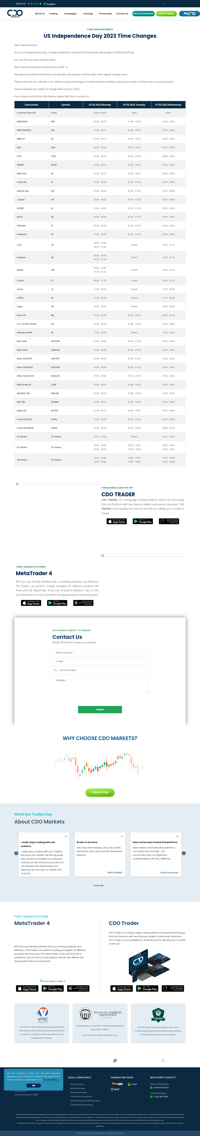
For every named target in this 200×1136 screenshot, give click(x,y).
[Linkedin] (173, 4)
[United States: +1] (56, 670)
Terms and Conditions (81, 1096)
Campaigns (70, 13)
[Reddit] (183, 4)
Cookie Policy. (51, 1079)
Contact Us (122, 13)
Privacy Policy (77, 1084)
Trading (53, 13)
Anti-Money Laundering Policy (85, 1100)
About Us (40, 13)
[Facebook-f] (169, 4)
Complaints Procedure (82, 1104)
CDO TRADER (109, 500)
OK (33, 1085)
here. (114, 1035)
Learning (88, 13)
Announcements (79, 1092)
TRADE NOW (100, 792)
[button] (143, 13)
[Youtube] (178, 4)
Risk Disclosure (78, 1088)
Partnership (105, 13)
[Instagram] (159, 4)
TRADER (106, 508)
